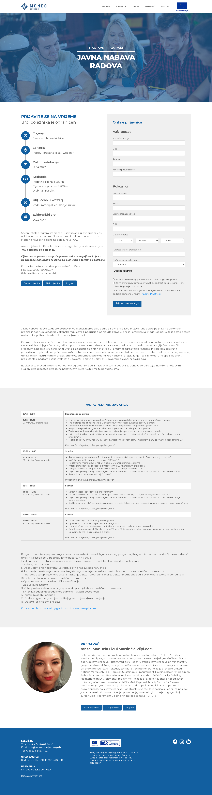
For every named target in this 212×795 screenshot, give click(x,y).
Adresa (116, 159)
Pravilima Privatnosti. (150, 294)
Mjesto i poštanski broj (124, 169)
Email (115, 203)
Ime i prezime (120, 193)
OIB (115, 149)
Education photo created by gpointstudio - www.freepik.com (58, 608)
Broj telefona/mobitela (124, 214)
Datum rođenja (120, 234)
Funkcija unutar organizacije (127, 249)
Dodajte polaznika (123, 271)
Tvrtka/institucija (121, 138)
